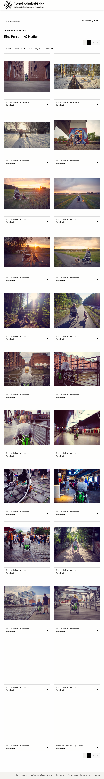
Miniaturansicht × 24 (15, 48)
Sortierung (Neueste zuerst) (40, 48)
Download (10, 105)
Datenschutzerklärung (42, 774)
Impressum (22, 774)
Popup (98, 774)
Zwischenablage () (89, 20)
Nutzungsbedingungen (80, 774)
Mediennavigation (13, 21)
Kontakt (61, 774)
